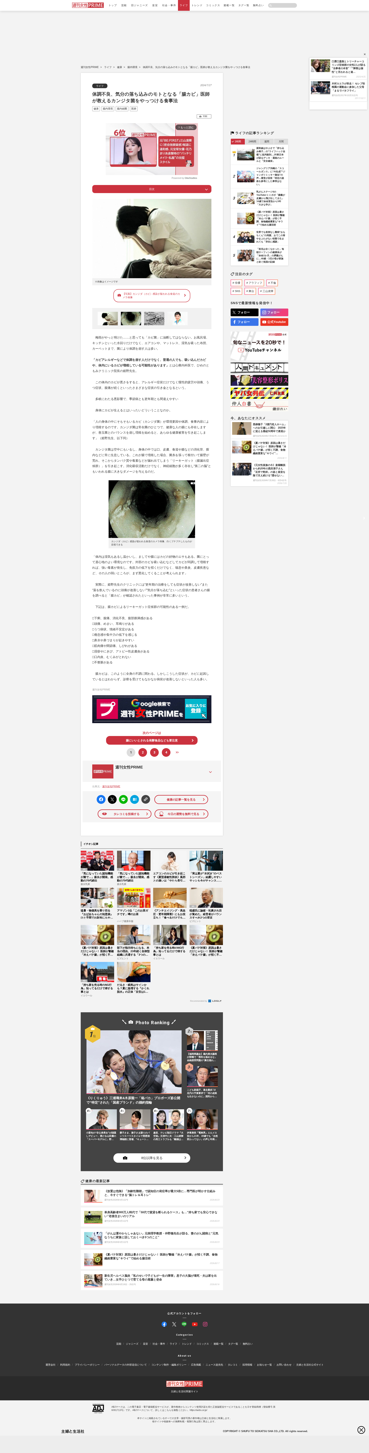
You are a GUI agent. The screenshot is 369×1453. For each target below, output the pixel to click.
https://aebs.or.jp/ (198, 1410)
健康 (119, 67)
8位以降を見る (152, 1158)
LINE (122, 796)
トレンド (197, 5)
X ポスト (111, 798)
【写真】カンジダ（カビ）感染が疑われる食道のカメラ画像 (151, 295)
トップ (113, 5)
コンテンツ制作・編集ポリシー (168, 1364)
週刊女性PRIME (90, 67)
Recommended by (199, 1001)
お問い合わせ (284, 1364)
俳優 (237, 282)
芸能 (124, 5)
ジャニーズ (132, 1343)
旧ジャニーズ (139, 5)
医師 (133, 108)
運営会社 (51, 1364)
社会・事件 (169, 5)
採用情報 (247, 1364)
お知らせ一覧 (264, 1364)
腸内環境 (132, 67)
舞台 (251, 291)
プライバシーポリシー (87, 1364)
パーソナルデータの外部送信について (125, 1364)
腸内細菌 (122, 108)
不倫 (273, 282)
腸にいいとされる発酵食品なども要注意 (152, 740)
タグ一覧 (243, 5)
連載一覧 (229, 5)
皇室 (155, 5)
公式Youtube (276, 322)
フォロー (244, 312)
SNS (237, 291)
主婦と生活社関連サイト (184, 1391)
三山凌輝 (268, 291)
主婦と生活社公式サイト (310, 1364)
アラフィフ (255, 282)
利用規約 (65, 1364)
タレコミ (233, 1364)
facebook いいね (101, 799)
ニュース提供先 (214, 1364)
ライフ (184, 5)
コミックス (213, 5)
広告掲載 (196, 1364)
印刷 (205, 116)
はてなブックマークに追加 (134, 799)
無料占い (258, 5)
